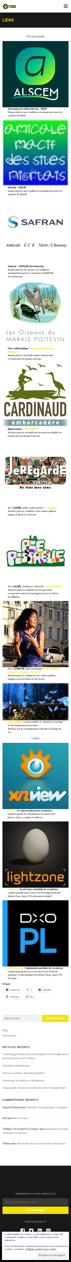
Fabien (6, 1143)
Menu (66, 6)
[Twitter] (31, 1230)
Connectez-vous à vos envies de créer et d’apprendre (34, 1087)
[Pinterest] (48, 1230)
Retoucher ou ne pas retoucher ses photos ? (41, 1143)
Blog (5, 1030)
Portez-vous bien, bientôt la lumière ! (24, 1073)
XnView (12, 810)
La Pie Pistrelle (53, 586)
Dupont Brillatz (11, 1107)
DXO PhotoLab (15, 968)
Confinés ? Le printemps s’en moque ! (47, 1107)
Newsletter (9, 1035)
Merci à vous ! (21, 1118)
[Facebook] (22, 1230)
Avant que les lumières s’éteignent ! (23, 1080)
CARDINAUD (30, 429)
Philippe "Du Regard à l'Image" (20, 1128)
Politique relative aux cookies (41, 1249)
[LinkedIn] (40, 1230)
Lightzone (13, 889)
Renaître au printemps (16, 1065)
